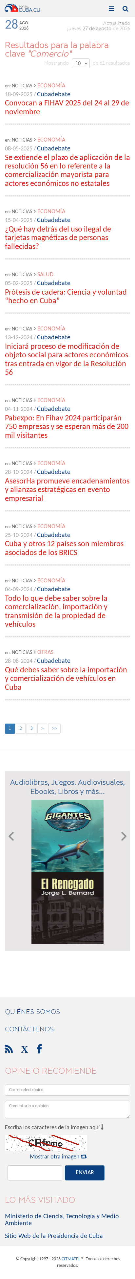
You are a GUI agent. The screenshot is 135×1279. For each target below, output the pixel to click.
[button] (11, 872)
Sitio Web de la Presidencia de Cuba (54, 1236)
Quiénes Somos (32, 1011)
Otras (45, 652)
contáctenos (29, 1029)
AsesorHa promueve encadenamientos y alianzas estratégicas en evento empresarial (67, 490)
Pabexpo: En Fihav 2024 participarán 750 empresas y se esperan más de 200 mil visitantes (66, 427)
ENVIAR (85, 1173)
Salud (45, 275)
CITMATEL (71, 1259)
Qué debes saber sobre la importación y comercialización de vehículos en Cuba (66, 679)
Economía (51, 86)
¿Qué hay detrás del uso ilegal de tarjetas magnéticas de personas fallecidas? (58, 238)
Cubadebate (53, 94)
